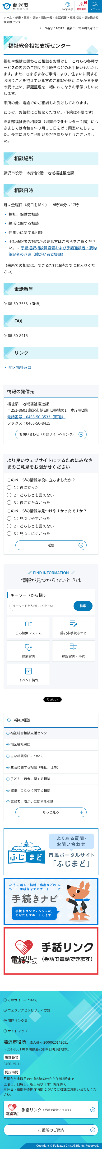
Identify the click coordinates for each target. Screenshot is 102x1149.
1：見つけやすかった (32, 518)
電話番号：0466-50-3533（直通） (36, 416)
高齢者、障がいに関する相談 (32, 801)
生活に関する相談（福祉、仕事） (35, 767)
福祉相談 (75, 17)
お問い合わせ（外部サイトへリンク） (47, 434)
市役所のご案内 (51, 1130)
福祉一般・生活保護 (54, 17)
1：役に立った (26, 487)
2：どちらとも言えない (34, 495)
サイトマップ (18, 1030)
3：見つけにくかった (32, 533)
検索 (83, 605)
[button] (67, 6)
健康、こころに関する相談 (30, 790)
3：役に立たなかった (32, 502)
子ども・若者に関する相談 (30, 778)
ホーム (8, 17)
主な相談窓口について (27, 755)
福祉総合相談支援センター (30, 732)
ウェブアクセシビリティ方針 (29, 1010)
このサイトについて (22, 1000)
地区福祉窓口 (20, 367)
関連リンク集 (18, 1020)
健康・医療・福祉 (26, 17)
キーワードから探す (28, 595)
